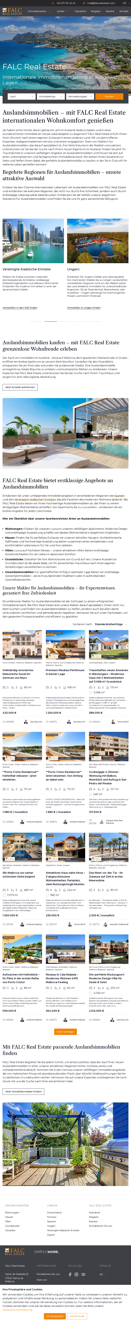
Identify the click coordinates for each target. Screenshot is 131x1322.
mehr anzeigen (65, 1031)
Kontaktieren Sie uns (95, 1226)
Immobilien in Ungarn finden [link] (19, 307)
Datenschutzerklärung (17, 1309)
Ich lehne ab (77, 1316)
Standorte (94, 1212)
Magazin (94, 1217)
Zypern (51, 1234)
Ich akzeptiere (54, 1316)
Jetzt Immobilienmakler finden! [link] (23, 1091)
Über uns (42, 1279)
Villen (8, 1221)
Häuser (9, 1217)
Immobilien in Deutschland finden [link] (87, 307)
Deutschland (53, 1212)
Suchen (109, 96)
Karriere (93, 1221)
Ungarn (51, 1226)
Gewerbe (10, 1230)
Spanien (51, 1221)
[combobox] (22, 96)
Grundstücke (11, 1226)
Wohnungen (11, 1212)
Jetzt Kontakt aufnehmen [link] (20, 387)
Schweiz (51, 1217)
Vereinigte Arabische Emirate (53, 1230)
